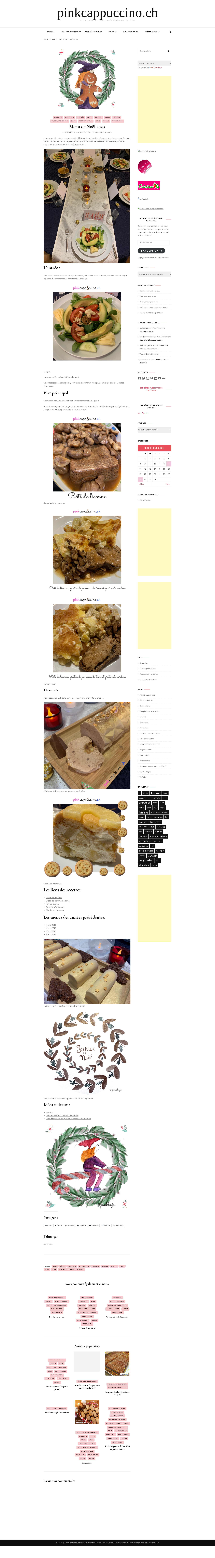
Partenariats (144, 755)
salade (80, 1269)
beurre (155, 793)
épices (154, 865)
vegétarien (146, 860)
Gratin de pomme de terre (58, 901)
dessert (95, 1266)
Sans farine (87, 1316)
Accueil (50, 32)
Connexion (144, 663)
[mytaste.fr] (143, 199)
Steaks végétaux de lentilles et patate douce (117, 1447)
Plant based (117, 1412)
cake (148, 798)
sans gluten (158, 836)
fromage (155, 812)
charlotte (84, 1266)
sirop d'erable (146, 850)
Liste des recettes (69, 32)
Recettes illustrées (56, 1305)
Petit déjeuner (117, 1301)
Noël (73, 121)
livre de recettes (60, 121)
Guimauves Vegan (147, 331)
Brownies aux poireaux (148, 302)
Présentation (151, 32)
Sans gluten (56, 1309)
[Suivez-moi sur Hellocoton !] (150, 209)
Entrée (81, 117)
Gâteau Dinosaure (87, 1328)
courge (162, 802)
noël (47, 1269)
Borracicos (87, 1463)
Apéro (48, 1301)
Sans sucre (113, 1438)
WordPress (154, 1543)
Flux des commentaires (149, 674)
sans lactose (145, 841)
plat (54, 1269)
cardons (72, 1266)
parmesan (148, 831)
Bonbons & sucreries (117, 1384)
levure (142, 822)
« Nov (141, 484)
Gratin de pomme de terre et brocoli (154, 307)
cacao (142, 798)
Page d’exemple (146, 750)
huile (149, 817)
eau (155, 808)
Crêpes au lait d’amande (117, 1316)
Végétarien (117, 121)
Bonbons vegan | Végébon (150, 328)
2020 (55, 1266)
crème (141, 807)
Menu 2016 (51, 934)
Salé (98, 121)
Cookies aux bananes (148, 296)
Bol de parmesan (56, 1316)
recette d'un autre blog (117, 1423)
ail (139, 793)
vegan (152, 855)
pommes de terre (66, 1269)
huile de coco (158, 817)
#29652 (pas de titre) (147, 695)
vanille (142, 855)
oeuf (151, 827)
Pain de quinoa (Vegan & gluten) (57, 1388)
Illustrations (144, 722)
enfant (162, 807)
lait (166, 817)
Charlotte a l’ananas (55, 910)
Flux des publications (148, 669)
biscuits (165, 793)
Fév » (168, 484)
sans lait (157, 841)
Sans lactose (113, 1309)
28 (140, 479)
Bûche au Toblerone (55, 907)
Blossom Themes (133, 1543)
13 (169, 464)
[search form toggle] (170, 32)
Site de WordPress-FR (148, 680)
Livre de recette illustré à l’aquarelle (62, 1116)
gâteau (141, 817)
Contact (143, 717)
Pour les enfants (87, 1309)
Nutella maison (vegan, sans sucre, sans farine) (87, 1386)
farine (143, 812)
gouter (165, 812)
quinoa (158, 831)
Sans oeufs (63, 1378)
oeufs (161, 827)
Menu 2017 (51, 931)
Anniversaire (87, 1298)
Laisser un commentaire (103, 132)
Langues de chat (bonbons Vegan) (117, 1393)
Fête (89, 117)
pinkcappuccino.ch (107, 12)
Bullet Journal (130, 32)
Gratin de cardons (54, 898)
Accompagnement (57, 1298)
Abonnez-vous (151, 251)
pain (140, 831)
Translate (157, 68)
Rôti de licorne (52, 904)
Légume (117, 117)
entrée (105, 1266)
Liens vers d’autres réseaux (150, 733)
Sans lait (50, 1378)
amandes (145, 793)
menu (122, 1266)
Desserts (69, 117)
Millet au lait (154, 354)
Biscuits (58, 117)
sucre (160, 851)
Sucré (94, 1320)
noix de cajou (143, 826)
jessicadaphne (70, 132)
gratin (114, 1266)
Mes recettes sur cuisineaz (150, 744)
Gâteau (98, 117)
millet (150, 822)
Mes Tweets (143, 413)
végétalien (144, 865)
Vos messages (145, 772)
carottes (165, 798)
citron (155, 803)
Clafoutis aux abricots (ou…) (150, 291)
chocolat (144, 802)
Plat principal (85, 121)
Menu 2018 (51, 928)
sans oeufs (143, 846)
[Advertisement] (154, 109)
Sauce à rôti (49, 503)
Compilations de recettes (149, 711)
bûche (63, 1266)
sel (152, 846)
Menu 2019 (51, 925)
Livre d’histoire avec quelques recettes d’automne (68, 1119)
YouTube (113, 32)
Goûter (92, 1305)
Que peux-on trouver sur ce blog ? (153, 766)
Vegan (106, 121)
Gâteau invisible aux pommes (151, 313)
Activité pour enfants (87, 1432)
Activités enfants (93, 32)
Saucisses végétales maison (57, 1412)
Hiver (107, 117)
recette (143, 836)
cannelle (156, 798)
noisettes (158, 822)
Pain (61, 1363)
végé (158, 860)
